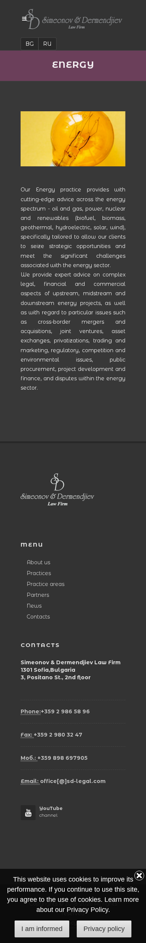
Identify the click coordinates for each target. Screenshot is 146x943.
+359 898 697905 (54, 758)
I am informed (42, 929)
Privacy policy (104, 929)
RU (47, 43)
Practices (39, 573)
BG (29, 43)
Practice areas (45, 584)
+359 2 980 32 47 (51, 734)
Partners (38, 595)
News (34, 605)
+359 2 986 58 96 (55, 711)
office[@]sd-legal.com (63, 781)
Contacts (38, 616)
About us (38, 562)
